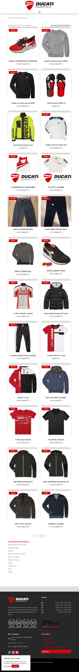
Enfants (10, 572)
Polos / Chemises (13, 560)
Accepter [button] (15, 666)
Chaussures (12, 566)
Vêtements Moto (13, 548)
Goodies (10, 551)
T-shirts (10, 563)
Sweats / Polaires (13, 557)
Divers (10, 569)
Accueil (10, 18)
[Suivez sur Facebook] (9, 652)
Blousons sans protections (16, 554)
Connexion (45, 651)
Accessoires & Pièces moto (17, 545)
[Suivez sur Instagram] (13, 652)
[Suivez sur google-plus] (17, 652)
